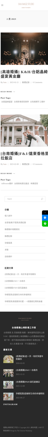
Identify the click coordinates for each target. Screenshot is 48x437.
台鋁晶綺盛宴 (7, 102)
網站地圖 (34, 427)
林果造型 (34, 184)
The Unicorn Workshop (24, 431)
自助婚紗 (8, 257)
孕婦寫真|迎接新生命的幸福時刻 (18, 295)
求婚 (6, 250)
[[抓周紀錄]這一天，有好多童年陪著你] (8, 359)
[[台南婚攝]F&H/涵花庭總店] (8, 385)
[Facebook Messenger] (45, 218)
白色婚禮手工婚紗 (37, 102)
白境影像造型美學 (21, 102)
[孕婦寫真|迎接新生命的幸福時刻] (8, 396)
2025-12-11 (20, 374)
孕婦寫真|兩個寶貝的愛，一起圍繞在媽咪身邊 (23, 301)
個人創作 (8, 216)
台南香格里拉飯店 (21, 184)
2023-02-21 (14, 82)
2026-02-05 (20, 363)
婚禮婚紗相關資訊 (12, 229)
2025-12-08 (20, 386)
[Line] (45, 224)
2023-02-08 (14, 164)
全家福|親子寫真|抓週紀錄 (15, 223)
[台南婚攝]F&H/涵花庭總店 (16, 288)
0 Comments (37, 82)
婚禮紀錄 (25, 82)
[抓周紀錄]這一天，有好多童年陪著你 (20, 274)
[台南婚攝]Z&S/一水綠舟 (15, 281)
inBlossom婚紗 (7, 184)
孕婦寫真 (8, 243)
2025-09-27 (20, 398)
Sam (5, 82)
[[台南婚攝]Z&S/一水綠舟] (8, 373)
